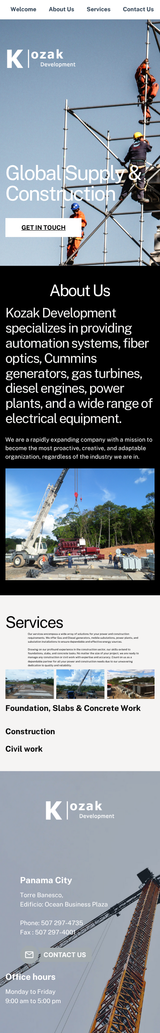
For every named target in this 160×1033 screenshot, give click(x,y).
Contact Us (138, 9)
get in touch (43, 227)
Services (99, 9)
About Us (61, 9)
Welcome (23, 9)
